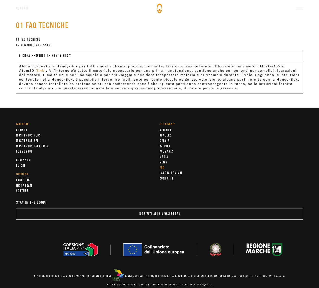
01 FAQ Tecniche (28, 40)
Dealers (166, 135)
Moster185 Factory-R (32, 146)
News (163, 162)
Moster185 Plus (28, 135)
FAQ (162, 168)
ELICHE (21, 166)
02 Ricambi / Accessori (34, 45)
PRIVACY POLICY (80, 276)
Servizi (165, 141)
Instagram (24, 186)
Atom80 (21, 130)
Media (164, 157)
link (40, 70)
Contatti (166, 178)
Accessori (23, 160)
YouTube (22, 191)
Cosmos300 (24, 151)
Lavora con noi (171, 173)
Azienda (165, 130)
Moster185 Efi (27, 141)
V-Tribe (165, 146)
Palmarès (167, 151)
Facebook (23, 180)
